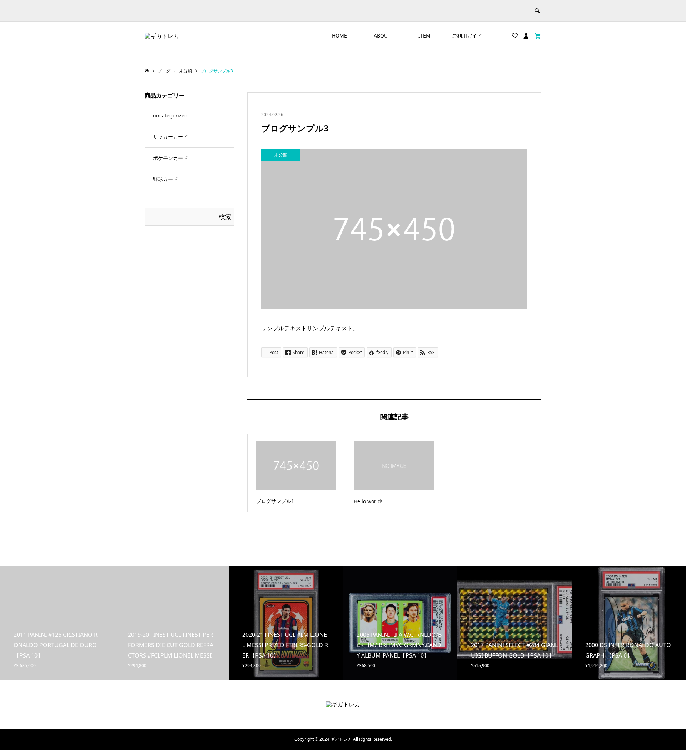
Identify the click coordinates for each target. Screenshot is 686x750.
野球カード (165, 179)
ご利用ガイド (467, 35)
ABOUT (382, 35)
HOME (339, 35)
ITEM (424, 35)
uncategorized (170, 115)
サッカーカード (170, 136)
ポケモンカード (170, 158)
